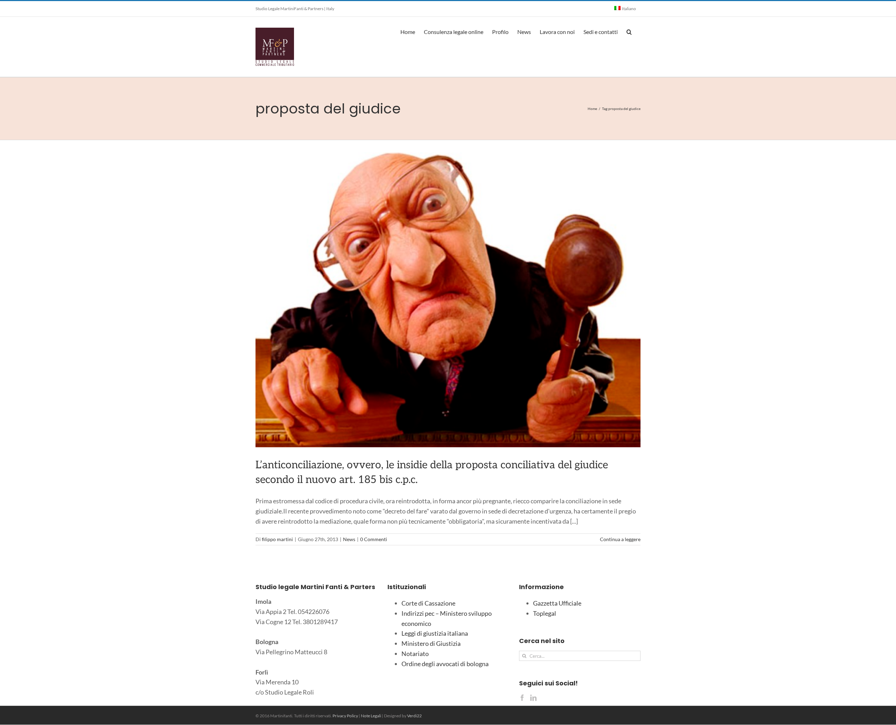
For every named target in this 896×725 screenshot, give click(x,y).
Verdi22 (414, 715)
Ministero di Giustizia (431, 643)
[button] (629, 31)
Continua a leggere (620, 539)
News (349, 539)
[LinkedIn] (533, 698)
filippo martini (277, 539)
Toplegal (544, 613)
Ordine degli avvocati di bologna (445, 664)
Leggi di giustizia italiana (434, 633)
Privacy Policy (345, 715)
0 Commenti (373, 539)
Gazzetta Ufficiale (557, 603)
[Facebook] (522, 698)
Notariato (415, 653)
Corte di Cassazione (428, 603)
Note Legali (371, 715)
